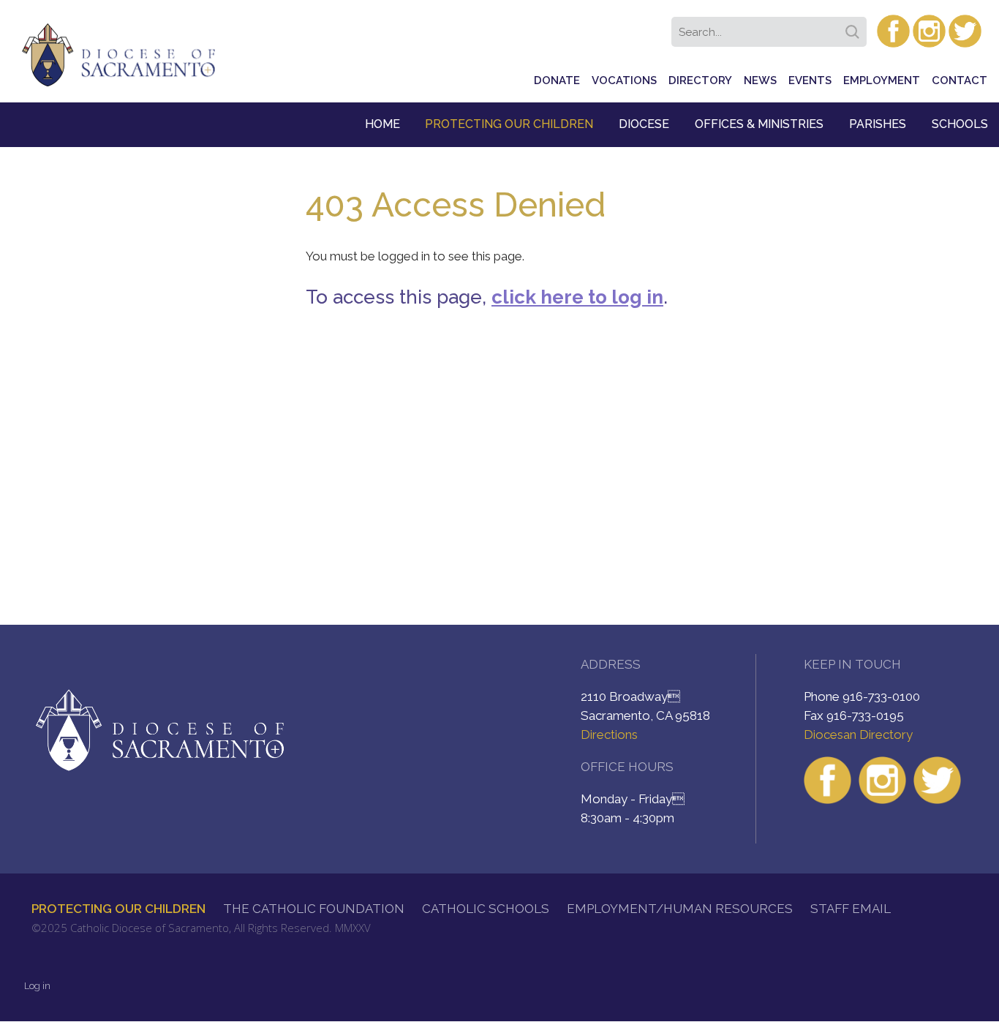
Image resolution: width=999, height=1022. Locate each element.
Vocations (624, 80)
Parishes (877, 124)
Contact (959, 80)
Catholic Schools (485, 908)
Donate (557, 80)
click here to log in (577, 297)
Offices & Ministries (759, 124)
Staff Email (850, 908)
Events (810, 80)
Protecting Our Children (509, 124)
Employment (881, 80)
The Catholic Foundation (313, 908)
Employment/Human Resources (680, 908)
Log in (37, 985)
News (760, 80)
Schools (960, 124)
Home (382, 124)
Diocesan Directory (858, 734)
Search (855, 27)
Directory (700, 80)
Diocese (644, 124)
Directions (609, 734)
